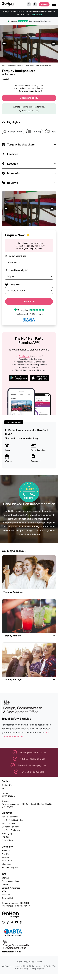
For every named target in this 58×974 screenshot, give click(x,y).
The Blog (5, 837)
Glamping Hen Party (10, 827)
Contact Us (6, 785)
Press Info (6, 894)
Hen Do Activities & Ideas (13, 820)
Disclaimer (6, 884)
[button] (28, 4)
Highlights (13, 122)
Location (12, 163)
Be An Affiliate (8, 898)
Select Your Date (17, 256)
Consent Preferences (11, 888)
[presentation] (4, 43)
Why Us (5, 854)
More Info (13, 173)
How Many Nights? (18, 270)
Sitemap (5, 878)
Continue (28, 301)
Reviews (12, 182)
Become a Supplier (10, 867)
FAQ (3, 788)
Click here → (36, 14)
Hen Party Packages (11, 830)
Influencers (6, 864)
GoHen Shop (7, 840)
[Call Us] (35, 4)
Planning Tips (7, 833)
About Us (6, 850)
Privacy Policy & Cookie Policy (29, 962)
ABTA (4, 891)
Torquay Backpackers (21, 144)
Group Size (14, 284)
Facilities (12, 154)
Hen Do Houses (8, 823)
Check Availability (29, 97)
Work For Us (7, 861)
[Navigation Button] (54, 4)
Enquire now (24, 356)
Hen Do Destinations (10, 816)
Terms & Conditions (10, 881)
